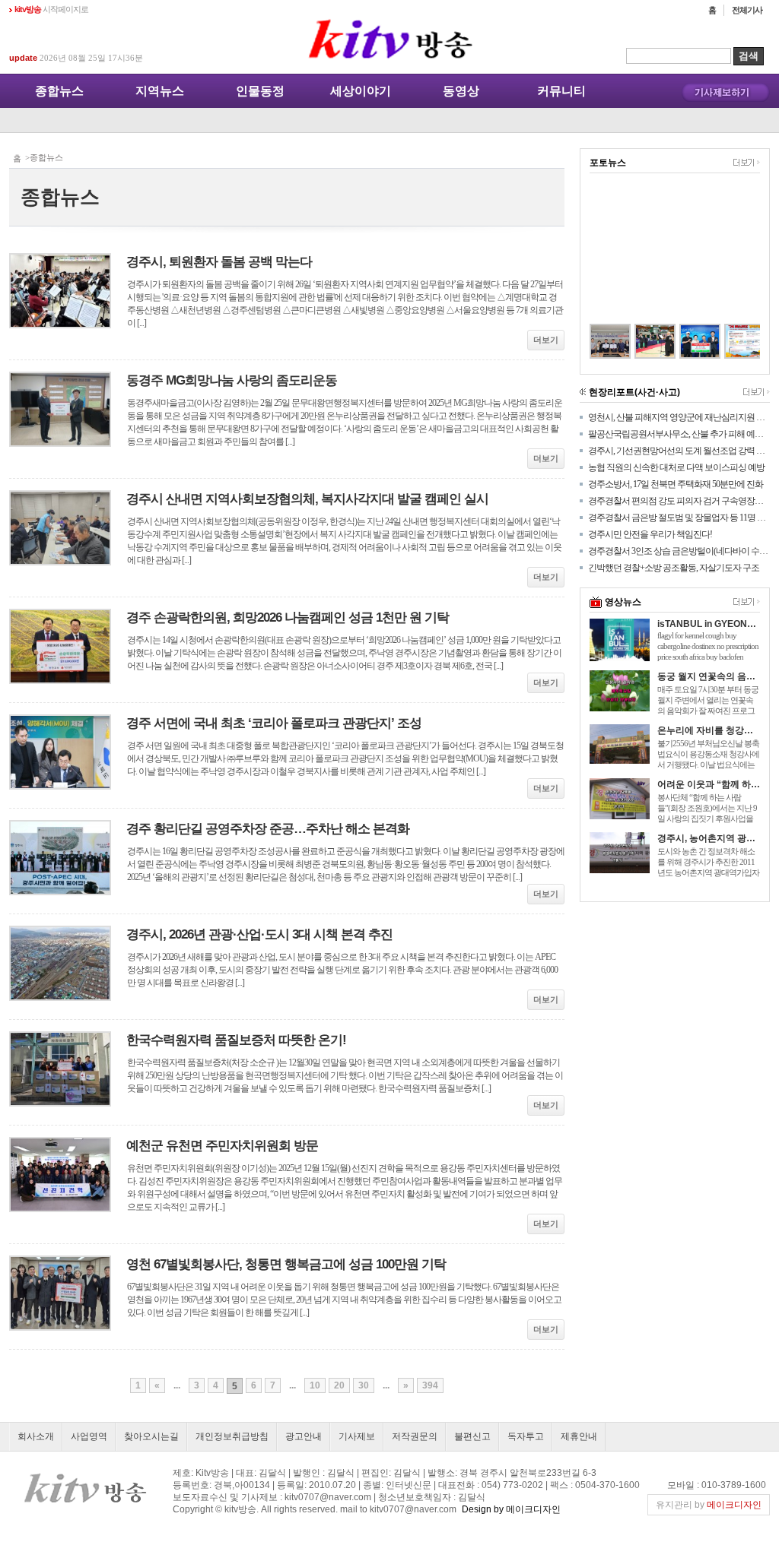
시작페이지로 (51, 9)
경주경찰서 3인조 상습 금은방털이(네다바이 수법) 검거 (679, 551)
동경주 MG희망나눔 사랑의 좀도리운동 (231, 380)
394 (430, 1385)
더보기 (545, 339)
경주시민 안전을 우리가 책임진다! (650, 534)
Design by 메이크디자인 (511, 1509)
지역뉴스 (159, 90)
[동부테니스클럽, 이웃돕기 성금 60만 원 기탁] (683, 341)
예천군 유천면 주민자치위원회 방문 (222, 1145)
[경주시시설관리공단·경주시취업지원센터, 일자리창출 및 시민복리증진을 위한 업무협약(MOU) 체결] (594, 341)
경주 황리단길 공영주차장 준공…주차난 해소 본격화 (267, 829)
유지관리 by (709, 1504)
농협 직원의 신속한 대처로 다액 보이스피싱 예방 (676, 467)
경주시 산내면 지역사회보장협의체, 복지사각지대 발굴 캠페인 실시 (307, 499)
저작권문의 (414, 1436)
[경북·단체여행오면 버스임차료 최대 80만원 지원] (728, 341)
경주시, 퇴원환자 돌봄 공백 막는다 (219, 262)
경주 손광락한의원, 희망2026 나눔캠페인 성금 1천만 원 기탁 (287, 617)
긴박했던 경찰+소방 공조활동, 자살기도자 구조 (673, 567)
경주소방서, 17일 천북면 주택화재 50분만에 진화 (675, 484)
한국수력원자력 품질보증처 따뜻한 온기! (236, 1040)
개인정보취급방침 (232, 1436)
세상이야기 (360, 90)
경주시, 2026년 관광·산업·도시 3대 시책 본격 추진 (259, 934)
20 (339, 1385)
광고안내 (303, 1436)
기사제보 (357, 1436)
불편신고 (472, 1436)
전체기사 (747, 9)
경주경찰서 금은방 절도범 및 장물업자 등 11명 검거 (679, 517)
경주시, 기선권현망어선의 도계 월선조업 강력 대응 (679, 450)
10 (315, 1385)
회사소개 (35, 1436)
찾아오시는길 (151, 1436)
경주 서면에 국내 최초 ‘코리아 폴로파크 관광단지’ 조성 (273, 723)
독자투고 (525, 1436)
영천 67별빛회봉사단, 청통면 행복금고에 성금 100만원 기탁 (286, 1264)
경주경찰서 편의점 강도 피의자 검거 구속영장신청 (679, 501)
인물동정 (260, 90)
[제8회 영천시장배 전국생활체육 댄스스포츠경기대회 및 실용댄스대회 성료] (638, 341)
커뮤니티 (561, 90)
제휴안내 (579, 1436)
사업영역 (89, 1436)
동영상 (461, 90)
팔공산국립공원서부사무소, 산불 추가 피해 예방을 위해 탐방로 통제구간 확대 (679, 434)
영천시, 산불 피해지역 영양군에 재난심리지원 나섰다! (679, 417)
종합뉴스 (59, 90)
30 (363, 1385)
